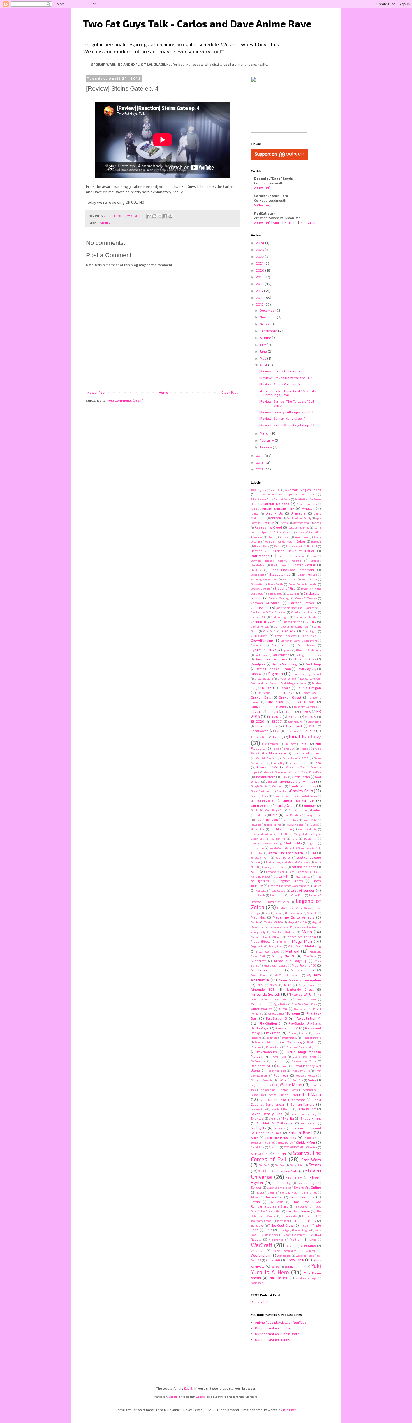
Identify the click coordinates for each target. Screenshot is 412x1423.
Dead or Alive (305, 659)
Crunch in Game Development (299, 640)
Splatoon (274, 1147)
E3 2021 (277, 721)
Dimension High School (306, 674)
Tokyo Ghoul (309, 1216)
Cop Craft (269, 631)
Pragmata (271, 1037)
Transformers (305, 1220)
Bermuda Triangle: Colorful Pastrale (276, 560)
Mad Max (258, 917)
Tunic (268, 1230)
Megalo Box (258, 946)
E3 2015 (305, 711)
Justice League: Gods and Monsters (288, 862)
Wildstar (257, 1250)
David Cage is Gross (271, 659)
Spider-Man (306, 1142)
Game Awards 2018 (295, 758)
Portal (304, 1033)
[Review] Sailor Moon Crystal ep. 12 (286, 425)
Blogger (289, 1409)
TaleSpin (272, 1192)
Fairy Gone (291, 731)
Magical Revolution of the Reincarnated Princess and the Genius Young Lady (286, 927)
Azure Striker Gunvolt (278, 541)
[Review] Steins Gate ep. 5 (279, 371)
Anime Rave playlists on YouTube (280, 1322)
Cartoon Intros (302, 603)
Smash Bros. (300, 1132)
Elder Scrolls (266, 726)
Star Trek (280, 1153)
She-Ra (288, 1118)
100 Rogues (258, 490)
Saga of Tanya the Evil (264, 1085)
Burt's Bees (275, 593)
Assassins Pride (298, 527)
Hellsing (256, 824)
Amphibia (298, 513)
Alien (254, 508)
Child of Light (280, 617)
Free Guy (289, 748)
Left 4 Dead (296, 895)
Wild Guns (308, 1246)
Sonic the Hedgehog (280, 1137)
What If (291, 1246)
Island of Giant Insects (300, 848)
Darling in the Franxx (308, 655)
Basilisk (312, 546)
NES (260, 985)
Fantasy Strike (260, 737)
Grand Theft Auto (261, 791)
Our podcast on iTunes (272, 1339)
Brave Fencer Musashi (302, 584)
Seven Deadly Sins (266, 1114)
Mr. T (277, 975)
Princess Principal (265, 1042)
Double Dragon (309, 688)
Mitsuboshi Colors (275, 965)
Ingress (312, 843)
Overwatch (300, 1009)
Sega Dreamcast (292, 1099)
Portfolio (290, 222)
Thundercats (289, 1216)
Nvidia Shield (282, 999)
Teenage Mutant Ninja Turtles (299, 1192)
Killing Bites (303, 876)
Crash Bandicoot (286, 635)
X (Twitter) (262, 187)
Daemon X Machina (309, 650)
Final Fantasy (305, 736)
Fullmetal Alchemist (306, 753)
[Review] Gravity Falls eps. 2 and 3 (286, 412)
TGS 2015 (276, 1202)
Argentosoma (300, 522)
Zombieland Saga (306, 1278)
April (264, 365)
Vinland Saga (270, 1234)
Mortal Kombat (260, 975)
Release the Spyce (304, 1061)
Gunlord (256, 810)
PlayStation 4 (308, 1018)
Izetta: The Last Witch (285, 853)
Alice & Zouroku (307, 504)
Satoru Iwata (289, 1089)
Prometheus (273, 1047)
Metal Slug (313, 946)
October (266, 324)
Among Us (274, 513)
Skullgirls (258, 1128)
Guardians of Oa (263, 800)
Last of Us (277, 895)
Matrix (281, 941)
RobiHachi (281, 1075)
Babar (300, 541)
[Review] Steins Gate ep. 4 (279, 384)
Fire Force (290, 743)
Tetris (255, 1202)
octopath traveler (306, 999)
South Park (310, 1137)
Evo (277, 731)
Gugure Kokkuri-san (299, 800)
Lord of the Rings (300, 908)
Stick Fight (294, 1177)
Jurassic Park (260, 857)
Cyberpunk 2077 (263, 650)
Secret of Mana (307, 1094)
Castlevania (260, 607)
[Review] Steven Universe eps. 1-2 (285, 378)
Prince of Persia (311, 1037)
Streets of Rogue (307, 1183)
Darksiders (280, 655)
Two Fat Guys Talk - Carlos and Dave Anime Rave (197, 23)
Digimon (275, 673)
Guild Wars (259, 805)
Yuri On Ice (278, 1278)
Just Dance (283, 857)
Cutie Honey (306, 645)
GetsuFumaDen (311, 772)
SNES (255, 1137)
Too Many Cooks (261, 1220)
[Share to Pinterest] (170, 216)
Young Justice (294, 1266)
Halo (273, 815)
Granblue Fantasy (302, 786)
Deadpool (258, 664)
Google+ (173, 1396)
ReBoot (277, 1061)
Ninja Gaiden (307, 985)
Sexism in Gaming (303, 1114)
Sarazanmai (268, 1089)
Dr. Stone (264, 692)
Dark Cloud (261, 655)
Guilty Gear (285, 805)
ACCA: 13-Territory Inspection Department (286, 494)
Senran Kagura (303, 1104)
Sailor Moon (291, 1084)
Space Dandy (285, 1142)
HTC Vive (312, 824)
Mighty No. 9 (283, 956)
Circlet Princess (292, 621)
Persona (293, 1013)
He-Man (272, 819)
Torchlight (283, 1220)
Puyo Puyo (279, 1056)
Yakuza (275, 1266)
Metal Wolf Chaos (267, 951)
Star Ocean (259, 1153)
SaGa (312, 1080)
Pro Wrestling (291, 1042)
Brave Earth (275, 584)
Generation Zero (296, 767)
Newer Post (96, 392)
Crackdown (259, 635)
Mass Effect (260, 941)
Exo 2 (188, 1388)
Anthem (276, 518)
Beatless (282, 555)
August (266, 337)
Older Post (229, 392)
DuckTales (275, 702)
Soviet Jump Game (262, 1142)
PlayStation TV (286, 1028)
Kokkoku (261, 890)
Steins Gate (108, 222)
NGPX (273, 985)
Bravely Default (260, 588)
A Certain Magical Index (303, 490)
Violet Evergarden (294, 1234)
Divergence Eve (286, 678)
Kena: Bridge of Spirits (303, 871)
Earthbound (295, 721)
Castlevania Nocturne (289, 607)
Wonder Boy (284, 1255)
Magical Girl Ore (273, 922)
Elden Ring (314, 721)
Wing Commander (285, 1250)
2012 (260, 469)
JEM (313, 853)
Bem (314, 555)
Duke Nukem (303, 702)
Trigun (304, 1225)
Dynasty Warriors (305, 706)
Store (277, 222)
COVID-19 (288, 631)
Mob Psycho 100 (304, 965)
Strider (256, 1187)
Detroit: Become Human (273, 669)
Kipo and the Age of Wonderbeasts (288, 885)
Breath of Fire (284, 588)
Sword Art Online (307, 1187)
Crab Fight (309, 631)
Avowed (284, 537)
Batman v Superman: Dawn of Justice (283, 551)
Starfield (280, 1165)
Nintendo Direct (300, 989)
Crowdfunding (262, 640)
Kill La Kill (280, 876)
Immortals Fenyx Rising (266, 843)
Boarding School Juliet (264, 579)
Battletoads (260, 555)
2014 (260, 455)
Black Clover (278, 565)
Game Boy (278, 763)
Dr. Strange (285, 692)
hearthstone (290, 819)
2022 (260, 256)
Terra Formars (302, 1197)
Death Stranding (284, 664)
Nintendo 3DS (263, 989)
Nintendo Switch (265, 994)
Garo (317, 763)
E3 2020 (257, 721)
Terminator (273, 1197)
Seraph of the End (281, 1109)
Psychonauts (267, 1052)
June (264, 351)
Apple (269, 522)
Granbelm (278, 786)
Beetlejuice (299, 555)
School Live (258, 1094)
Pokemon (273, 1033)
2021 (260, 263)
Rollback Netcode (305, 1075)
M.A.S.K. (312, 913)
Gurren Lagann (298, 810)
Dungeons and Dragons (269, 706)
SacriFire (298, 1080)
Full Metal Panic (274, 753)
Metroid (292, 951)
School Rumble (278, 1094)
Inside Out (275, 848)
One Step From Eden (304, 1004)
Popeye (292, 1033)
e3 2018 (294, 717)
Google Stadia (259, 786)
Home (163, 392)
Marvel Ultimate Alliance (266, 936)
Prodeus (312, 1042)
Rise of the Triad (275, 1070)
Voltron (296, 1239)
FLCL (305, 743)
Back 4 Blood (262, 546)
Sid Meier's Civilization (275, 1123)
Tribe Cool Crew (280, 1225)
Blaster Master (304, 565)
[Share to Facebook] (165, 216)
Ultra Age (283, 1230)
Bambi (278, 546)
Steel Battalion (267, 1171)
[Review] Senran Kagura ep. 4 (282, 418)
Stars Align (297, 1165)
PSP (318, 1047)
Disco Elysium (263, 678)
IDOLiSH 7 (309, 838)
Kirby (317, 885)
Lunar (278, 913)
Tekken (255, 1197)
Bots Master (309, 579)
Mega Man (302, 941)
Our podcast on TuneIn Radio (277, 1333)
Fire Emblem (270, 743)
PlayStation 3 (276, 1018)
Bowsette (256, 584)
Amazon (308, 508)
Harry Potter (313, 815)
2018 (260, 284)
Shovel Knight (311, 1118)
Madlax (255, 922)
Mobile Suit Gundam (267, 970)
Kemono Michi (275, 871)
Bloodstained (279, 574)
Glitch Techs (301, 777)
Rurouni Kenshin (262, 1080)
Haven (258, 819)
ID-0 (294, 838)
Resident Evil (261, 1066)
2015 (260, 304)
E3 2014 (289, 711)
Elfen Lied (294, 726)
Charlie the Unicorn (304, 612)
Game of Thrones (298, 763)
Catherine (312, 607)
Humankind (258, 829)
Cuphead (279, 645)
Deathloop (313, 664)
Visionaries (276, 1239)
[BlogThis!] (154, 216)
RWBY (282, 1080)
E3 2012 (256, 711)
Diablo (256, 674)
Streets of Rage (282, 1183)
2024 (260, 243)
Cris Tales (309, 635)
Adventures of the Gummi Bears (270, 499)
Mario (307, 931)
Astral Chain (282, 532)
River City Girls (300, 1070)
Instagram (308, 222)
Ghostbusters (265, 777)
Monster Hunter (303, 970)
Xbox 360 (273, 1260)
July (263, 344)
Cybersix (288, 650)
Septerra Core (259, 1109)
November (268, 317)
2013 (260, 462)
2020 (260, 270)
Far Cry (278, 737)
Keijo (254, 871)
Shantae (257, 1118)
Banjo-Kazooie (294, 546)
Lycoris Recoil (294, 913)
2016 (260, 297)
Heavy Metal (309, 819)
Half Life (261, 815)
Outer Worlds (261, 1009)
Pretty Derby (289, 1037)
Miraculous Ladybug (290, 961)
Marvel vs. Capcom (301, 936)
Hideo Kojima (273, 824)
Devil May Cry (306, 669)
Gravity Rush (259, 796)
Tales (260, 1192)
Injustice (257, 848)
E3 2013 (272, 711)
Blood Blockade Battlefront (292, 570)
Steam (315, 1164)
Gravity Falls (301, 790)
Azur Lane (301, 537)
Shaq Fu (274, 1118)
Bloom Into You (307, 574)
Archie (284, 522)
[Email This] (149, 216)
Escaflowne (260, 731)
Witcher (310, 1250)
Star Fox (312, 1147)
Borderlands (290, 579)
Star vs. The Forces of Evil (286, 1155)
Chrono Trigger (263, 621)
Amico (254, 513)
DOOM (267, 688)
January (266, 447)
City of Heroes (260, 626)
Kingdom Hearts (290, 881)
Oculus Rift (259, 1004)
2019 (260, 277)
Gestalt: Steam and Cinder (280, 772)
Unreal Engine (302, 1230)
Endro (312, 726)
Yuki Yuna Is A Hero (286, 1269)
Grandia (281, 791)
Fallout (309, 731)
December (268, 310)
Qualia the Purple (304, 1056)
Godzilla (271, 781)
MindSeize (310, 956)
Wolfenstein (260, 1255)
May (263, 358)
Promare (256, 1047)
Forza (275, 748)
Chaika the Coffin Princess (268, 612)
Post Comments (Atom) (125, 400)
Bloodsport (257, 574)
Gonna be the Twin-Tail (297, 781)
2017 (260, 291)
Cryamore (256, 645)
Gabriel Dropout (266, 758)
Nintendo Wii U (300, 994)
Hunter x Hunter (307, 829)
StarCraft (264, 1165)
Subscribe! (260, 1302)
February (267, 440)
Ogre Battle (280, 1004)
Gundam (310, 805)
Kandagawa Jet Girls (274, 867)
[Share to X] (160, 216)
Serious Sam (306, 1109)
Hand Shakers (293, 815)
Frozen (304, 748)
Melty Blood (276, 946)
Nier (287, 985)
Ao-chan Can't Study (299, 518)
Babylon (316, 541)
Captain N (293, 593)
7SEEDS (275, 490)
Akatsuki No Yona (275, 504)
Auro (271, 537)
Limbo (281, 908)
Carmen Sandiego (279, 598)
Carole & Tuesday (306, 598)
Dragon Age (309, 692)
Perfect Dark (275, 1013)
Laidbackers (278, 890)
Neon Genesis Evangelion (300, 980)
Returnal (282, 1066)
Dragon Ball (261, 697)
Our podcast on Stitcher (273, 1328)
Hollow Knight (294, 824)
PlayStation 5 (270, 1023)
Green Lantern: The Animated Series (295, 796)
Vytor (312, 1239)
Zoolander (257, 1282)
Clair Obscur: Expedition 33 (291, 626)
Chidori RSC (258, 617)
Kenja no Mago (260, 876)
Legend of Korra (278, 901)
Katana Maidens (303, 867)
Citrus (311, 621)
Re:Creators (258, 1061)
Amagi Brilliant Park (278, 508)
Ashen (317, 522)
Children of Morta (305, 617)
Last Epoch (258, 895)
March (265, 433)
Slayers (280, 1128)
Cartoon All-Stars (265, 603)
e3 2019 (310, 717)
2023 (260, 249)
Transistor (257, 1225)
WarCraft (261, 1245)
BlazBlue (256, 570)
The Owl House (298, 1211)
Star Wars (311, 1159)
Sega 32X (266, 1099)
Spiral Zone (257, 1147)
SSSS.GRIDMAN (293, 1147)
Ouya (283, 1009)
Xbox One (295, 1259)
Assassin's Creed (268, 527)
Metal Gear (294, 946)
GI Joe (284, 777)
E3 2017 (275, 717)
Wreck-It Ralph (305, 1255)
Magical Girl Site (297, 922)
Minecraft (258, 961)
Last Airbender (302, 890)
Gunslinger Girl (274, 810)
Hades (316, 810)
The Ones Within (271, 1211)
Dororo (284, 688)
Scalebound (310, 1089)
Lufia (268, 913)
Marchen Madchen (283, 932)
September (269, 331)
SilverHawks (308, 1123)
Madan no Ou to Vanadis (293, 917)
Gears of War (268, 767)
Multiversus (293, 975)
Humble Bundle (281, 829)
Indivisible (294, 843)
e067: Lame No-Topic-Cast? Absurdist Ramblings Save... (288, 393)
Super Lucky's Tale (278, 1187)
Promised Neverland (298, 1047)
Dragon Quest (290, 697)
